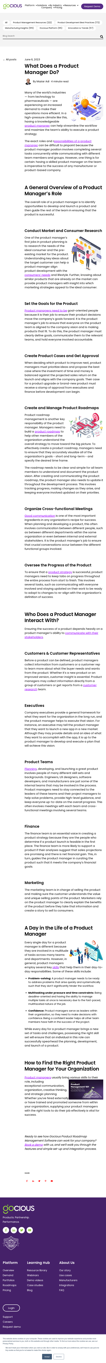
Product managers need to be (46, 310)
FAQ (61, 1290)
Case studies (35, 1285)
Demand (8, 1275)
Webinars (33, 1275)
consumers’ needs (37, 275)
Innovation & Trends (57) (80, 28)
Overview (8, 1270)
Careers (8, 1322)
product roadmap (47, 431)
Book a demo (34, 1145)
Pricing (58, 7)
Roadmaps (9, 1285)
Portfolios (8, 1280)
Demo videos (35, 1280)
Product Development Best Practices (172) (79, 22)
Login (11, 1308)
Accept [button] (47, 1356)
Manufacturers (68, 1280)
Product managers (38, 1077)
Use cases (65, 1275)
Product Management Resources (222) (32, 22)
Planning (31, 769)
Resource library (37, 1270)
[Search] (101, 37)
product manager (37, 126)
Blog (29, 1290)
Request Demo (92, 6)
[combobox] (53, 37)
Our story (65, 1270)
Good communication (40, 516)
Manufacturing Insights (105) (19, 28)
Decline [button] (59, 1356)
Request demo (12, 1326)
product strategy (60, 572)
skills (55, 967)
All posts (11, 59)
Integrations (66, 1285)
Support (8, 1317)
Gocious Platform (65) (51, 28)
